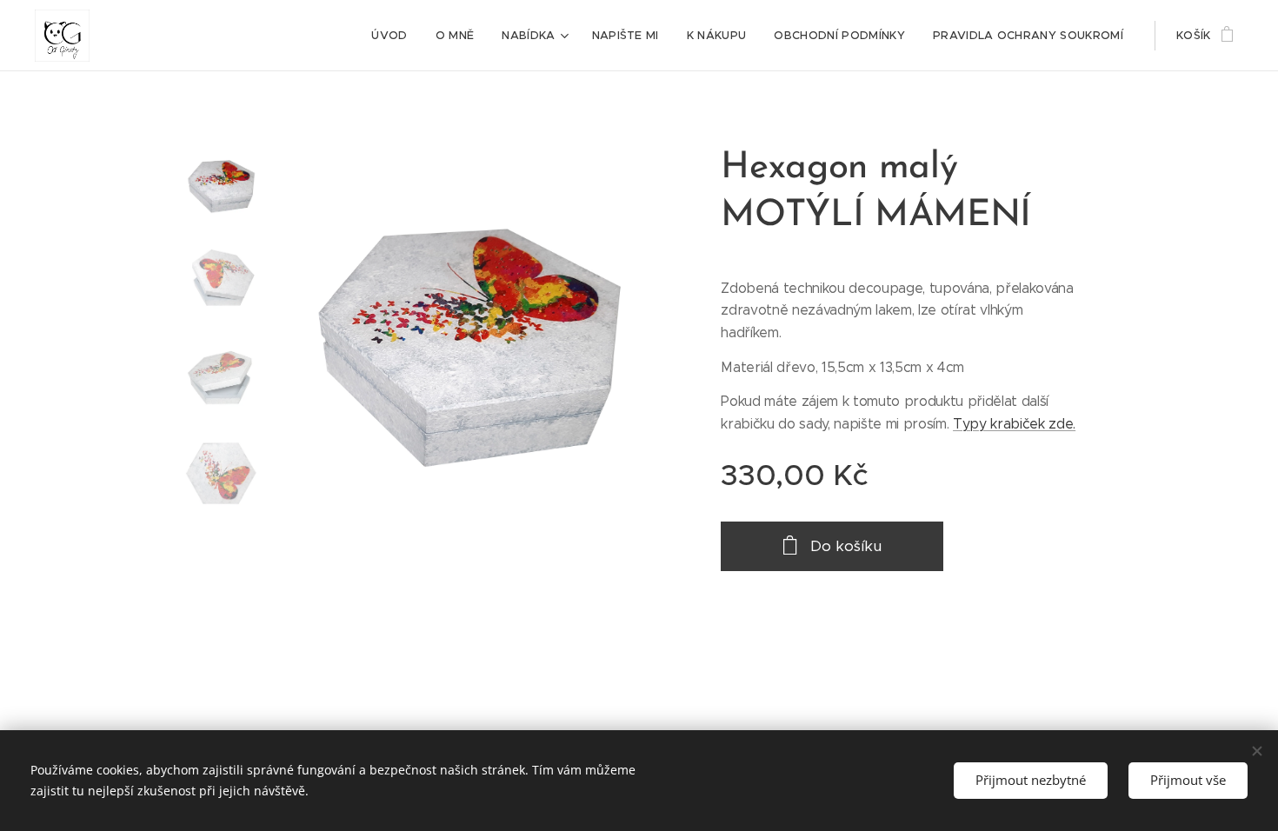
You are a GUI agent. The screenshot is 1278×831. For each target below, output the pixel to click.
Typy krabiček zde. (1014, 424)
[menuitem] (394, 35)
